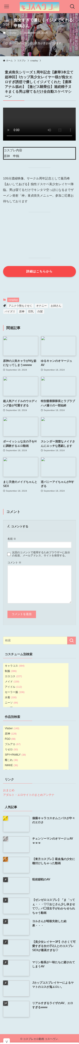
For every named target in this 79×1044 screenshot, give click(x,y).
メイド (12, 681)
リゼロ (11, 749)
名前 (11, 538)
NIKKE (11, 765)
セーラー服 (15, 692)
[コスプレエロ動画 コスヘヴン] (39, 6)
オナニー (41, 305)
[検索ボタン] (72, 6)
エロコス (13, 676)
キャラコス (15, 665)
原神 (21, 311)
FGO (10, 738)
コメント (14, 562)
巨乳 (31, 311)
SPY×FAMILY (15, 754)
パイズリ (10, 311)
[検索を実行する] (71, 640)
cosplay (12, 32)
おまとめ (8, 790)
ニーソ (11, 702)
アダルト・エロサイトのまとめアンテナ (28, 794)
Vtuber (12, 728)
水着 (11, 697)
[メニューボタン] (6, 6)
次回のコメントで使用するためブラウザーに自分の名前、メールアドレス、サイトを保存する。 (41, 554)
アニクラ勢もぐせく (20, 305)
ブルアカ (13, 744)
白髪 (40, 311)
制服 (11, 671)
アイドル (13, 686)
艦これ (11, 760)
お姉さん (56, 305)
